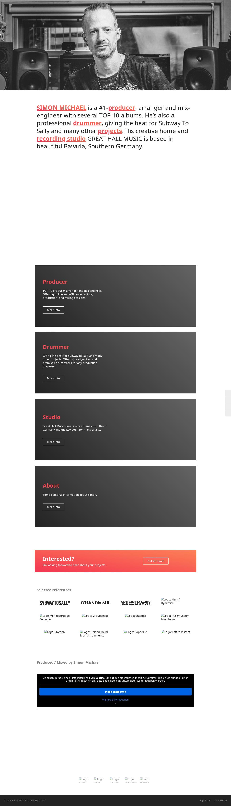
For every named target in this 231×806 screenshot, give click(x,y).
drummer (87, 123)
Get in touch (156, 561)
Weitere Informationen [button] (115, 699)
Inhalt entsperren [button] (115, 691)
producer (121, 107)
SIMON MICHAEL (61, 107)
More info (53, 310)
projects (110, 131)
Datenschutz (220, 800)
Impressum (205, 800)
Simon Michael (10, 13)
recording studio (61, 138)
